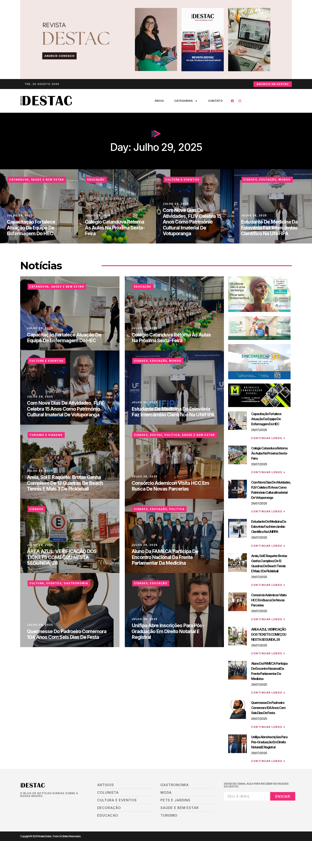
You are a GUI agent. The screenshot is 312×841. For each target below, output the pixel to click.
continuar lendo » (268, 438)
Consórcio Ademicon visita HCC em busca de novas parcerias (170, 486)
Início (159, 100)
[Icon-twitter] (28, 803)
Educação (96, 179)
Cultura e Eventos (182, 179)
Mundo (284, 179)
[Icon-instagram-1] (36, 803)
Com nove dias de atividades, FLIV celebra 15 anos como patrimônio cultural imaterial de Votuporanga (192, 221)
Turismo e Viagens (46, 434)
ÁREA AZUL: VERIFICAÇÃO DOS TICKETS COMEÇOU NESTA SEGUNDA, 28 (62, 557)
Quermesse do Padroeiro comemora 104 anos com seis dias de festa (66, 634)
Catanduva (19, 179)
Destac (156, 434)
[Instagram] (240, 101)
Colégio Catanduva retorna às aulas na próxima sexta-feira (115, 227)
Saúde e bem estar (47, 179)
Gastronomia (76, 583)
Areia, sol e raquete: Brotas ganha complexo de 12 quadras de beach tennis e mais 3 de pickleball (65, 483)
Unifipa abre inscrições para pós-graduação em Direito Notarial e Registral (168, 631)
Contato (215, 100)
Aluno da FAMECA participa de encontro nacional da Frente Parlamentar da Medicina (165, 557)
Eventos (54, 583)
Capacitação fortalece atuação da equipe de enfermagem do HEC (31, 227)
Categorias (183, 100)
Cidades (250, 179)
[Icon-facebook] (21, 803)
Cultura (36, 583)
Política (172, 434)
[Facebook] (232, 101)
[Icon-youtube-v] (43, 803)
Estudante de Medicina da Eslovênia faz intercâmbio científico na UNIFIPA (269, 227)
